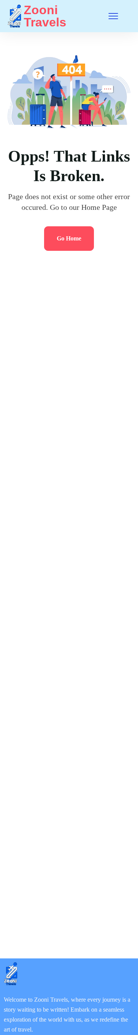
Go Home (69, 238)
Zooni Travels (45, 16)
